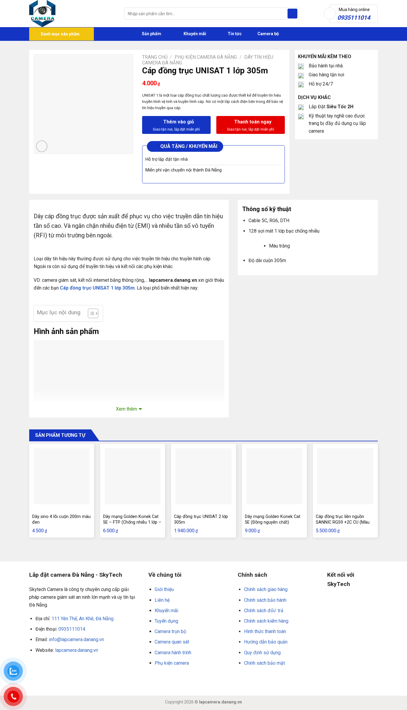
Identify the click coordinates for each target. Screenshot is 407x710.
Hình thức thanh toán (265, 631)
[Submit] (292, 14)
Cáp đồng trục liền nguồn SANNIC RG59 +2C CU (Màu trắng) (342, 522)
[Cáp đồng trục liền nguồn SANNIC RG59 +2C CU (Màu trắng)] (345, 476)
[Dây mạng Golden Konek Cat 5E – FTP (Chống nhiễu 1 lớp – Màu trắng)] (133, 476)
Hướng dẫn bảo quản (266, 642)
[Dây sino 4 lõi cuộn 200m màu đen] (62, 476)
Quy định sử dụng (262, 652)
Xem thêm (126, 409)
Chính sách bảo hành (265, 600)
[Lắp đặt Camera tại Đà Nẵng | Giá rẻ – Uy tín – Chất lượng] (72, 13)
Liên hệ (162, 600)
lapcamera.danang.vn (76, 650)
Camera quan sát (172, 642)
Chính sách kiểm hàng (266, 621)
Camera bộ (268, 33)
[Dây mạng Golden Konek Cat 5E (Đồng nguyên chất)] (274, 476)
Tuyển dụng (166, 621)
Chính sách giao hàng (266, 589)
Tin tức (235, 33)
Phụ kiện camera (172, 663)
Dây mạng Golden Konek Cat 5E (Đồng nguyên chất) (272, 519)
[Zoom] (42, 146)
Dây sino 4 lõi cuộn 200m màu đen (61, 519)
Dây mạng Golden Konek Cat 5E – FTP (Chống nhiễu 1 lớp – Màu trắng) (132, 522)
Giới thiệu (164, 589)
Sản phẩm (151, 33)
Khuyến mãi (194, 33)
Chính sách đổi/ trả (263, 610)
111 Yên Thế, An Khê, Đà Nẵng (83, 618)
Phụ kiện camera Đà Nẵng (206, 57)
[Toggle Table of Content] (90, 313)
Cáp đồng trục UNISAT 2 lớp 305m (201, 519)
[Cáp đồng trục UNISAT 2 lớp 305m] (203, 476)
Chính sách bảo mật (264, 663)
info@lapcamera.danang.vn (76, 639)
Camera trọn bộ (170, 631)
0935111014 (71, 629)
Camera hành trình (173, 652)
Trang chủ (154, 57)
